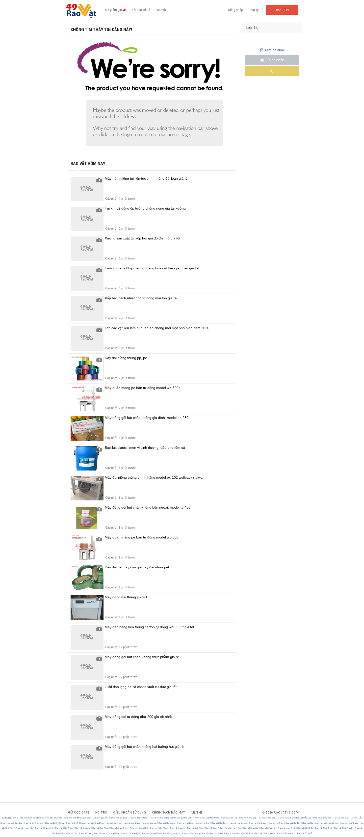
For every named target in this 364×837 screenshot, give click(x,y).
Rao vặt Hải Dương (238, 823)
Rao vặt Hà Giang (167, 823)
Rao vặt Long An (268, 828)
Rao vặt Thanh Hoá (286, 833)
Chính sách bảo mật (168, 812)
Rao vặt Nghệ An (305, 828)
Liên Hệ (197, 812)
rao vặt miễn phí (27, 818)
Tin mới (160, 10)
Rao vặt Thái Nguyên (265, 833)
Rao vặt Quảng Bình (88, 833)
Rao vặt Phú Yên (69, 833)
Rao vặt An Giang (248, 818)
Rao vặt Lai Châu (100, 828)
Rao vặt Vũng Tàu (285, 818)
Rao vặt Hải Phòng (210, 818)
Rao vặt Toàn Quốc (138, 818)
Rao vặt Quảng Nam (109, 833)
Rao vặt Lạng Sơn (233, 828)
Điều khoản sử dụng (129, 812)
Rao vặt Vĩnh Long (266, 818)
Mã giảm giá (114, 10)
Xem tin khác (274, 50)
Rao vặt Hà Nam (185, 823)
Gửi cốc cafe (78, 812)
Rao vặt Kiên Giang (64, 828)
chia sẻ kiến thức (119, 818)
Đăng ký (253, 10)
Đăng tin (282, 10)
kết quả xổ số (103, 818)
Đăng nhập (235, 10)
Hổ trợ (101, 812)
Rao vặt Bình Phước (55, 823)
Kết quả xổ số (141, 10)
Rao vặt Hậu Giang (349, 823)
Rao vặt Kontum (83, 828)
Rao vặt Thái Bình (245, 833)
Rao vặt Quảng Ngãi (130, 833)
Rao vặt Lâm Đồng (119, 828)
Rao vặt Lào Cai (251, 828)
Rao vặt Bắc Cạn (303, 818)
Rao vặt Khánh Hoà (44, 828)
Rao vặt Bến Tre (14, 823)
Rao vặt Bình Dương (34, 823)
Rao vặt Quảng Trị (171, 833)
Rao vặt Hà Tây (202, 823)
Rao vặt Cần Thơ (229, 818)
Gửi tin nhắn (274, 60)
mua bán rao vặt (88, 818)
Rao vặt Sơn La (209, 833)
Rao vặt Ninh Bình (323, 828)
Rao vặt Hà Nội (156, 818)
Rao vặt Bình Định (95, 823)
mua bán (58, 818)
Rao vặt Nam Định (286, 828)
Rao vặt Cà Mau (113, 823)
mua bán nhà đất (72, 818)
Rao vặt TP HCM (191, 818)
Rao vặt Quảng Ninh (151, 833)
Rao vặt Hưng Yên (24, 828)
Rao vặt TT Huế (304, 833)
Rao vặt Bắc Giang (322, 818)
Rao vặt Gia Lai (149, 823)
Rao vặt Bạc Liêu (341, 818)
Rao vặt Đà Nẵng (173, 818)
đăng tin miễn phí (45, 818)
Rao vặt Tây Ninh (226, 833)
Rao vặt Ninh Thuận (344, 828)
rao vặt (15, 818)
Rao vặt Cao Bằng (131, 823)
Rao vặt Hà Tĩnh (219, 823)
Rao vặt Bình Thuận (75, 823)
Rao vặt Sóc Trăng (190, 833)
